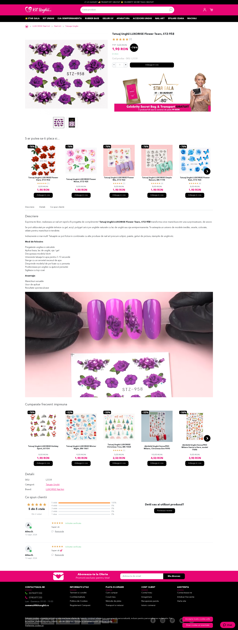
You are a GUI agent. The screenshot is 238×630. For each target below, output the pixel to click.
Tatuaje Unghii (71, 26)
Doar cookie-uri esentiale (197, 625)
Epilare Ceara (176, 19)
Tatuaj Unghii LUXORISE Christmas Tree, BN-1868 (119, 446)
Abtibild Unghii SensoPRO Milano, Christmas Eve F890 (157, 447)
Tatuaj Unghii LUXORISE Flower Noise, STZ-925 (81, 180)
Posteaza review (164, 511)
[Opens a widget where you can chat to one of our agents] (227, 625)
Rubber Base (92, 19)
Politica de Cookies (79, 601)
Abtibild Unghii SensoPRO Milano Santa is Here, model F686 (195, 447)
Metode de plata (113, 601)
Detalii (42, 207)
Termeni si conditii (78, 593)
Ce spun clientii (57, 207)
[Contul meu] (204, 9)
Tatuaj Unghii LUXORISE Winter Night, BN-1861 (81, 447)
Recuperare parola (150, 601)
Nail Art (160, 19)
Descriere (29, 207)
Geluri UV (107, 19)
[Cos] (211, 9)
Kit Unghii (48, 19)
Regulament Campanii (80, 605)
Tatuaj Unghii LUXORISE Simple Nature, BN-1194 (157, 179)
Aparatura (123, 19)
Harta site (181, 601)
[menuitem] (58, 122)
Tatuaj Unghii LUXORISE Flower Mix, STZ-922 (119, 179)
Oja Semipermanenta (69, 19)
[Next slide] (207, 171)
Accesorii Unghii (142, 19)
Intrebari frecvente (185, 597)
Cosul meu (111, 597)
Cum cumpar (112, 593)
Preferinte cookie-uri (34, 626)
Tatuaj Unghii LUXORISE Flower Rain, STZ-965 (195, 179)
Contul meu (146, 593)
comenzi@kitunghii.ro (37, 605)
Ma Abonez (174, 576)
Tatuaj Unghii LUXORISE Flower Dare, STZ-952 (43, 179)
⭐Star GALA (32, 19)
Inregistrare (146, 597)
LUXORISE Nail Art (41, 26)
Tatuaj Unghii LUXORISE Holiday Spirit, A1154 (43, 447)
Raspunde (59, 531)
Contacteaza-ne (184, 593)
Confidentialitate (77, 597)
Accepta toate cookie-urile (197, 619)
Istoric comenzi (148, 605)
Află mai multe (105, 622)
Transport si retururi (115, 605)
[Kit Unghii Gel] (38, 9)
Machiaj (192, 19)
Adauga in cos (152, 65)
